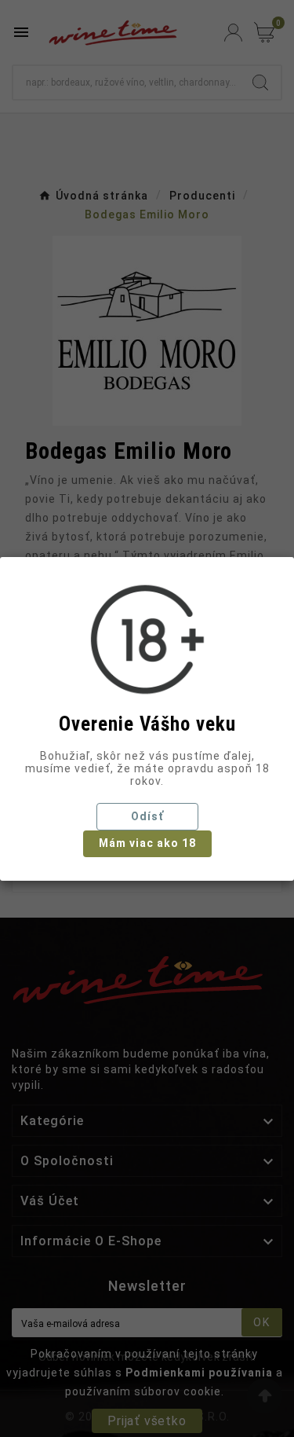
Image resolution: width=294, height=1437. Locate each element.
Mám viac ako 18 (147, 843)
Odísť (147, 816)
